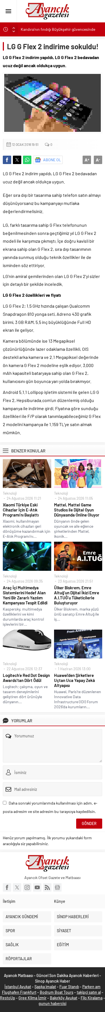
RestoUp (7, 997)
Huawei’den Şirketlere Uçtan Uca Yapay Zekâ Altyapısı (74, 680)
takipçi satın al (89, 992)
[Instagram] (27, 887)
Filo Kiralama (91, 997)
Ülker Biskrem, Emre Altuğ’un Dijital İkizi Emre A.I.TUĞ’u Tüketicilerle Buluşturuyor (76, 595)
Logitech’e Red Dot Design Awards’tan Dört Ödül (26, 678)
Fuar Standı (69, 986)
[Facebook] (7, 887)
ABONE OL (52, 159)
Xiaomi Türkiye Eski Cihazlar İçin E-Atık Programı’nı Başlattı (21, 509)
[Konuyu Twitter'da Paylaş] (17, 160)
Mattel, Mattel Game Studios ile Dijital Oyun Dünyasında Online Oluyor (76, 509)
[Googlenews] (57, 887)
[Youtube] (37, 887)
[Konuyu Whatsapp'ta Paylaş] (27, 160)
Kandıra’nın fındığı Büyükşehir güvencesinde (58, 29)
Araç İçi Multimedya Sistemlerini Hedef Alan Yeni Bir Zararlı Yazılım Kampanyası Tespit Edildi (25, 595)
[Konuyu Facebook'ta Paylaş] (7, 160)
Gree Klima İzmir (32, 997)
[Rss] (47, 887)
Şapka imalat (45, 986)
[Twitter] (17, 887)
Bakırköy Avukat (63, 997)
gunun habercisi (52, 1003)
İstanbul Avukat (17, 986)
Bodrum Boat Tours (56, 992)
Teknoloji (10, 493)
